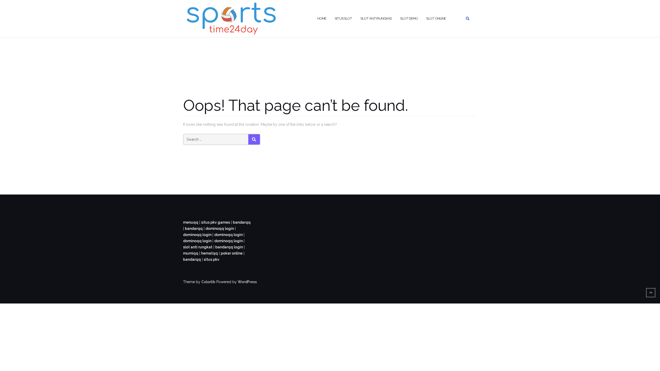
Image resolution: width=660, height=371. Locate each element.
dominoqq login (219, 228)
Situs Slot (343, 18)
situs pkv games (215, 222)
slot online (436, 18)
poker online (232, 253)
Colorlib (208, 282)
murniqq (190, 253)
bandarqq (242, 222)
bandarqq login (229, 247)
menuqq (190, 222)
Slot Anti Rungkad (376, 18)
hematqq (209, 253)
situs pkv (211, 259)
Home (321, 18)
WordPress (247, 282)
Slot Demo (409, 18)
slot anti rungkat (197, 247)
